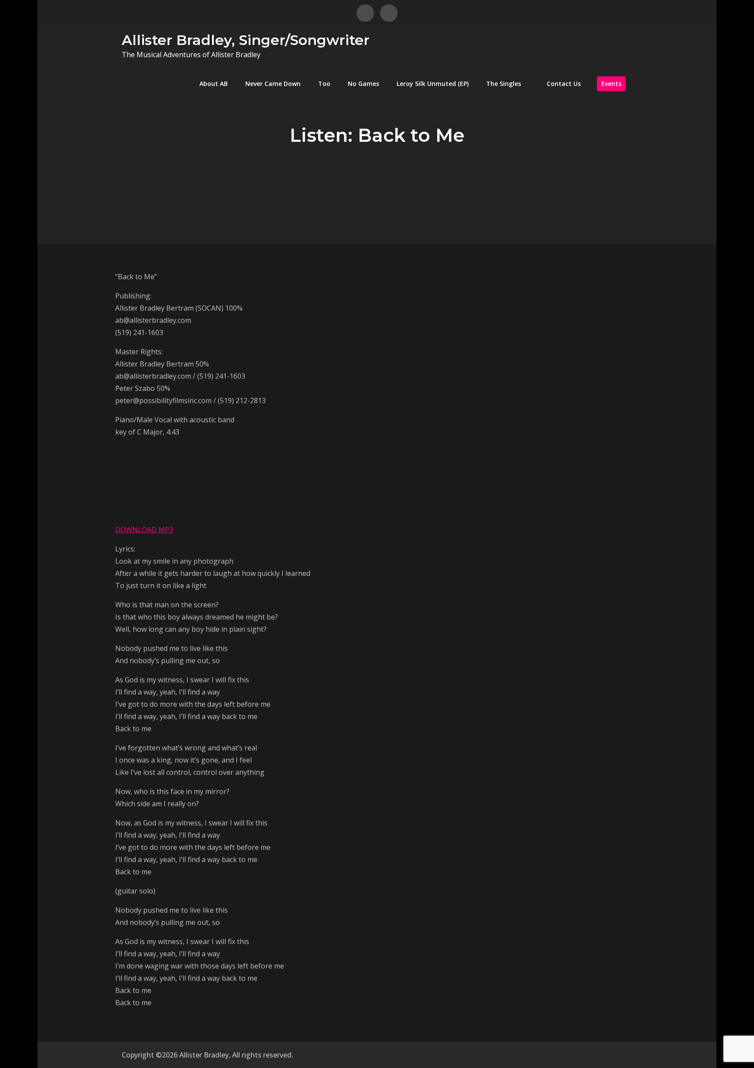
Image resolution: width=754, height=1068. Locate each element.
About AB (213, 83)
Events (611, 83)
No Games (363, 83)
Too (324, 83)
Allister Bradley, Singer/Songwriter (246, 39)
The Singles (503, 83)
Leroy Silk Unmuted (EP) (433, 83)
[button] (218, 487)
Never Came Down (273, 83)
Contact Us (564, 83)
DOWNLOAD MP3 (144, 529)
